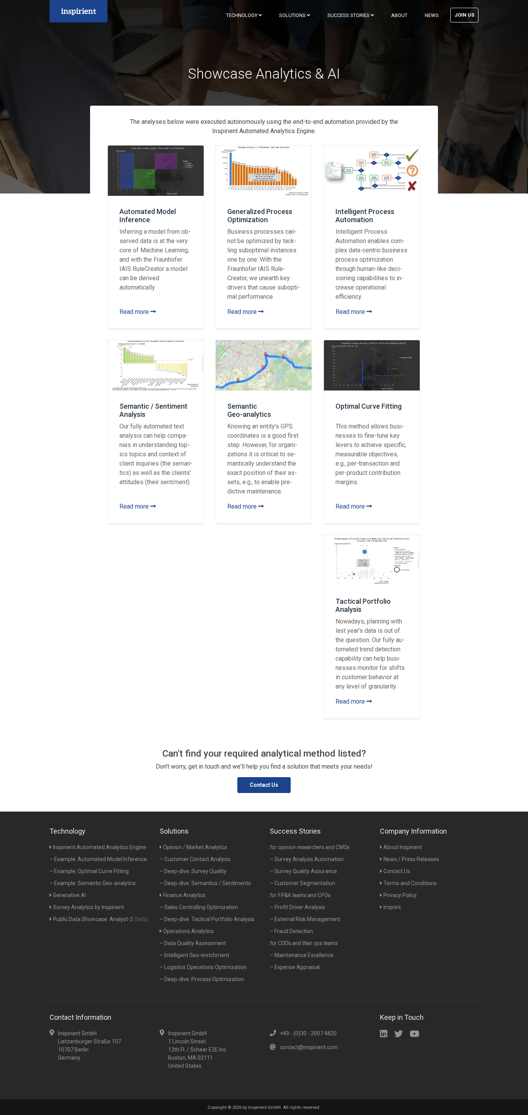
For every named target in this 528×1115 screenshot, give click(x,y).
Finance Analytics (184, 895)
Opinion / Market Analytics (195, 847)
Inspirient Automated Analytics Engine (99, 847)
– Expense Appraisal (295, 967)
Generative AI (69, 895)
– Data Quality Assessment (193, 943)
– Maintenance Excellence (302, 955)
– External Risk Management (305, 919)
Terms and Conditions (410, 883)
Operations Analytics (188, 931)
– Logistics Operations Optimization (203, 967)
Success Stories (349, 15)
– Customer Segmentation (302, 883)
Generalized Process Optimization (259, 215)
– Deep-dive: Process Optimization (202, 979)
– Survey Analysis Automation (307, 859)
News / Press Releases (411, 859)
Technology (242, 15)
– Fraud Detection (291, 931)
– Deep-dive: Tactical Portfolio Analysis (207, 919)
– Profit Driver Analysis (297, 907)
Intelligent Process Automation (365, 215)
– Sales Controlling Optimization (199, 907)
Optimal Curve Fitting (369, 406)
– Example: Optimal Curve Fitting (89, 871)
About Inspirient (402, 847)
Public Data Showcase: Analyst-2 (100, 919)
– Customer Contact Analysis (195, 859)
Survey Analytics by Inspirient (88, 907)
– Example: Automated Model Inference (98, 859)
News (432, 15)
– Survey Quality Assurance (303, 871)
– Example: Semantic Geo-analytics (92, 883)
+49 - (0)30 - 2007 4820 (308, 1033)
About (399, 15)
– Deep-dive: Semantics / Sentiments (205, 883)
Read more (134, 311)
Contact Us (264, 785)
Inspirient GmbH (264, 1107)
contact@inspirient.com (309, 1047)
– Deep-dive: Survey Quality (193, 871)
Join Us (464, 15)
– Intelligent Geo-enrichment (194, 955)
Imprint (392, 907)
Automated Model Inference (147, 215)
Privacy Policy (400, 895)
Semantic (249, 410)
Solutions (293, 15)
